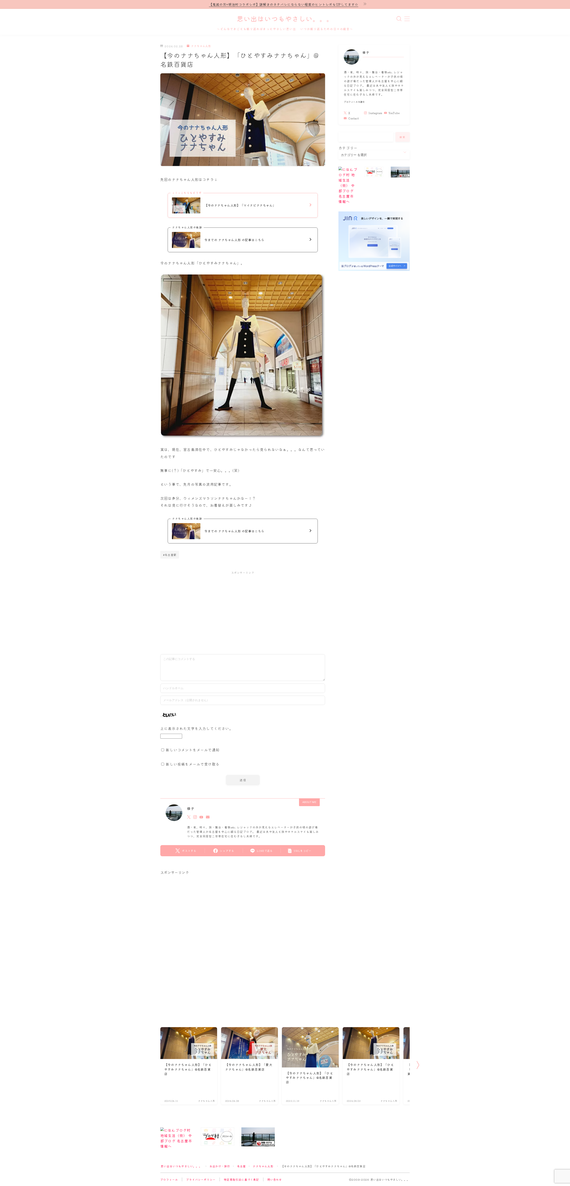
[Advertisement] (242, 610)
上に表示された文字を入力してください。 (196, 728)
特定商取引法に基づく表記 (241, 1179)
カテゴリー (348, 147)
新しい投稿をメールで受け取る (193, 764)
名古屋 (241, 1166)
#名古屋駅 (170, 555)
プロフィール (169, 1179)
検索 (403, 137)
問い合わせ (274, 1179)
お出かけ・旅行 (220, 1166)
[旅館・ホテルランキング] (400, 172)
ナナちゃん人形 (201, 46)
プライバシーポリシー (201, 1179)
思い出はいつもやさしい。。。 (285, 19)
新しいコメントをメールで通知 (193, 749)
